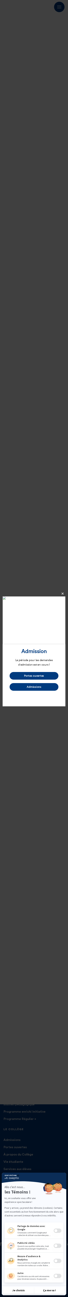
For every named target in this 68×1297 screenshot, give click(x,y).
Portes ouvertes (34, 675)
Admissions (34, 687)
